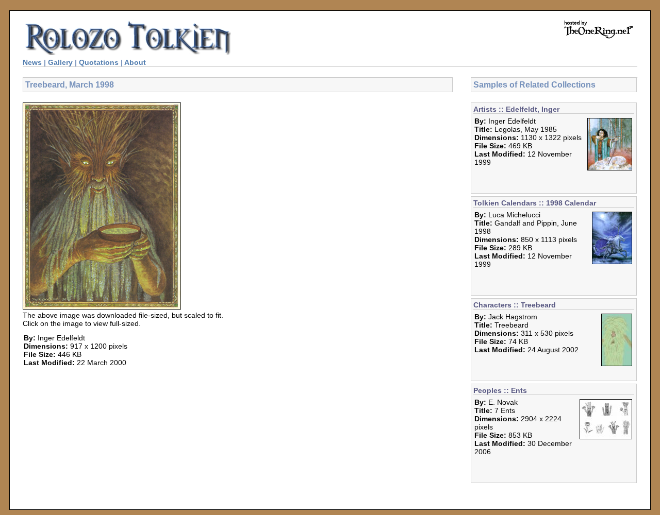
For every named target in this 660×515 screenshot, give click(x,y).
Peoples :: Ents (500, 390)
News (32, 62)
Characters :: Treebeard (514, 305)
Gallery (60, 62)
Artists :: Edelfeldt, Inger (516, 109)
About (135, 62)
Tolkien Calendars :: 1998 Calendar (534, 203)
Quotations (99, 62)
